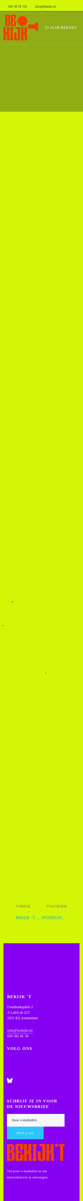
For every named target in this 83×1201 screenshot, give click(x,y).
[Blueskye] (9, 1080)
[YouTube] (9, 1073)
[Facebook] (9, 1066)
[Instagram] (9, 1059)
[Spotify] (9, 1087)
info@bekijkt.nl (20, 1030)
